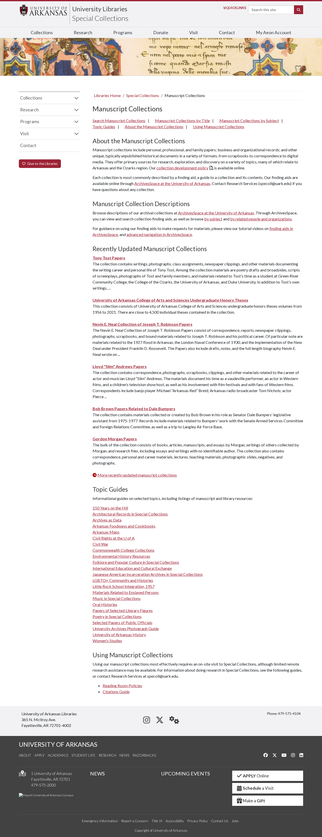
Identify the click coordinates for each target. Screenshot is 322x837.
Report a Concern (134, 821)
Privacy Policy (197, 821)
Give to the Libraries (42, 164)
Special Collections (100, 18)
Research (83, 32)
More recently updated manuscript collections (137, 475)
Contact (227, 32)
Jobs (235, 821)
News (124, 755)
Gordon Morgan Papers (115, 438)
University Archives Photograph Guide (126, 628)
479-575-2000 (43, 784)
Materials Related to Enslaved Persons (126, 592)
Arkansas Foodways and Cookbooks (124, 526)
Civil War (100, 544)
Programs (122, 32)
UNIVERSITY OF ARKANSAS (58, 744)
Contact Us (219, 821)
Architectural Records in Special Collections (130, 514)
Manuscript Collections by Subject (249, 120)
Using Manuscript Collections (218, 126)
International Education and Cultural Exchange (132, 568)
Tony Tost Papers (109, 257)
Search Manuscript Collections (119, 120)
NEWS (97, 773)
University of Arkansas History (119, 634)
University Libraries (99, 9)
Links (236, 8)
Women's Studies (107, 640)
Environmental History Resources (121, 556)
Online (256, 775)
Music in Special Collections (117, 598)
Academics (58, 755)
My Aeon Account (273, 32)
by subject (213, 218)
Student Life (83, 755)
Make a (254, 800)
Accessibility (175, 821)
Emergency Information (100, 821)
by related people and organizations (261, 218)
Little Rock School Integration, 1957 (123, 586)
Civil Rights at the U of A (114, 538)
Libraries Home (107, 95)
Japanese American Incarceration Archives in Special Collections (148, 574)
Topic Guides (104, 126)
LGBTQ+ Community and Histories (123, 580)
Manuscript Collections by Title (182, 120)
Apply (39, 755)
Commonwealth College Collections (123, 550)
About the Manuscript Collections (154, 126)
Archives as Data (107, 520)
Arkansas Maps (106, 532)
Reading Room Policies (122, 685)
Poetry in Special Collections (117, 616)
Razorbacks (144, 755)
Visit (193, 32)
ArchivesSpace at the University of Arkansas (172, 183)
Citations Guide (116, 691)
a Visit (258, 788)
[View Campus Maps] (22, 775)
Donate (160, 32)
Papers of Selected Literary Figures (123, 610)
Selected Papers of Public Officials (122, 622)
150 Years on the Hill (110, 507)
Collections (42, 32)
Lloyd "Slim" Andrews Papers (120, 366)
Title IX (156, 821)
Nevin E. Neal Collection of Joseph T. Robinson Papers (142, 324)
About (25, 755)
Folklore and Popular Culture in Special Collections (136, 562)
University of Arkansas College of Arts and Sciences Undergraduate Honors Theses (170, 300)
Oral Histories (105, 604)
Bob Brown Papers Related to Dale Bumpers (134, 408)
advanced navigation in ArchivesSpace (159, 234)
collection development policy (182, 167)
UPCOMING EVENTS (185, 773)
